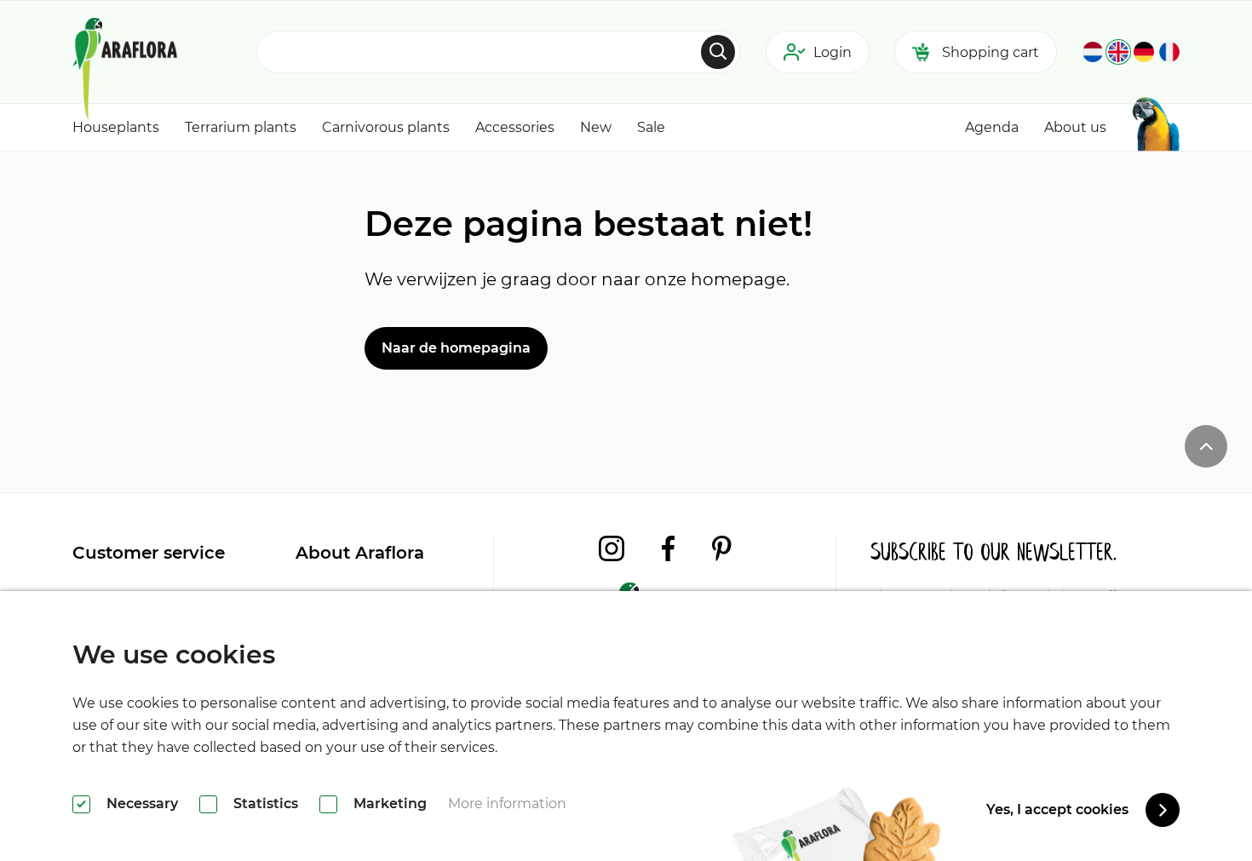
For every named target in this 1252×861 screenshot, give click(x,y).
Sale (651, 127)
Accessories (514, 127)
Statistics (265, 803)
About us (1075, 127)
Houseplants (115, 127)
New (596, 127)
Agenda (992, 127)
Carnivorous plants (386, 127)
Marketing (390, 803)
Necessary (142, 803)
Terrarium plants (240, 127)
